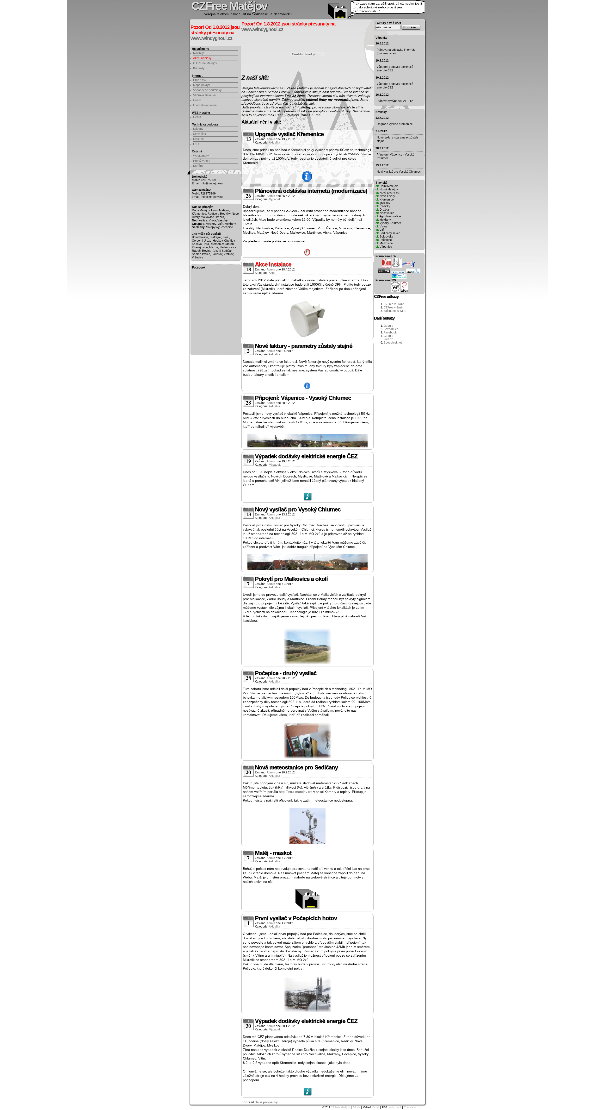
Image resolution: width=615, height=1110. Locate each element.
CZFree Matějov (340, 1107)
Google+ (389, 336)
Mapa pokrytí (201, 85)
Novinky (198, 53)
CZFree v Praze (394, 304)
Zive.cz (388, 339)
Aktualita (274, 142)
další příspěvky (266, 1102)
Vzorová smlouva (204, 95)
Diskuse (198, 139)
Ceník (197, 100)
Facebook (390, 332)
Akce (272, 273)
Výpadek (275, 199)
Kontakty (198, 68)
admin (271, 139)
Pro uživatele (201, 161)
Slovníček (199, 134)
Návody (198, 129)
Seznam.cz (391, 329)
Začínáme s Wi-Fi (395, 311)
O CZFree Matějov (205, 63)
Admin (356, 1107)
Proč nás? (199, 80)
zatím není (395, 1107)
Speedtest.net (393, 342)
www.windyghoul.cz (211, 38)
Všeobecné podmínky (207, 90)
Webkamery (201, 155)
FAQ (196, 144)
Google (388, 325)
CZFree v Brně (393, 307)
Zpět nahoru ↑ (412, 1107)
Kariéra (198, 166)
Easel (375, 1107)
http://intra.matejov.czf (295, 792)
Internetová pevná (205, 105)
